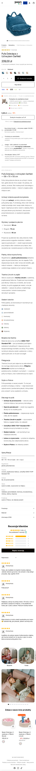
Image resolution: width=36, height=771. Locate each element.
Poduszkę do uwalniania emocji (22, 121)
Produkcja (4, 508)
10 (19, 41)
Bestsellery (12, 45)
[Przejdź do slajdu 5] (16, 704)
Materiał (4, 513)
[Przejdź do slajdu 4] (14, 704)
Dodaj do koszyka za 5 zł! (18, 117)
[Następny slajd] (32, 657)
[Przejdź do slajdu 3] (12, 704)
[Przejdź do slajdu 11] (27, 704)
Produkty (4, 45)
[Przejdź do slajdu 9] (23, 704)
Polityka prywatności (12, 760)
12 (22, 41)
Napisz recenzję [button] (18, 550)
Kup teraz (18, 85)
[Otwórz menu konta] (29, 3)
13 (23, 41)
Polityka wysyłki (21, 762)
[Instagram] (18, 768)
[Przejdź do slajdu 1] (8, 704)
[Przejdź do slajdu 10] (25, 704)
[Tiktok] (21, 768)
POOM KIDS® (20, 757)
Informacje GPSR (6, 517)
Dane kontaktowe (24, 760)
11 (21, 41)
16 (27, 41)
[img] (6, 563)
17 (29, 41)
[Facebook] (14, 768)
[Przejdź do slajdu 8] (21, 704)
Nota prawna (30, 762)
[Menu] (2, 3)
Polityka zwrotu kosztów (9, 762)
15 (26, 41)
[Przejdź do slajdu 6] (18, 704)
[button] (10, 536)
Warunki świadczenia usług (18, 764)
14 (25, 41)
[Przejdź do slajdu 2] (10, 704)
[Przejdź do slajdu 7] (20, 704)
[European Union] (25, 3)
